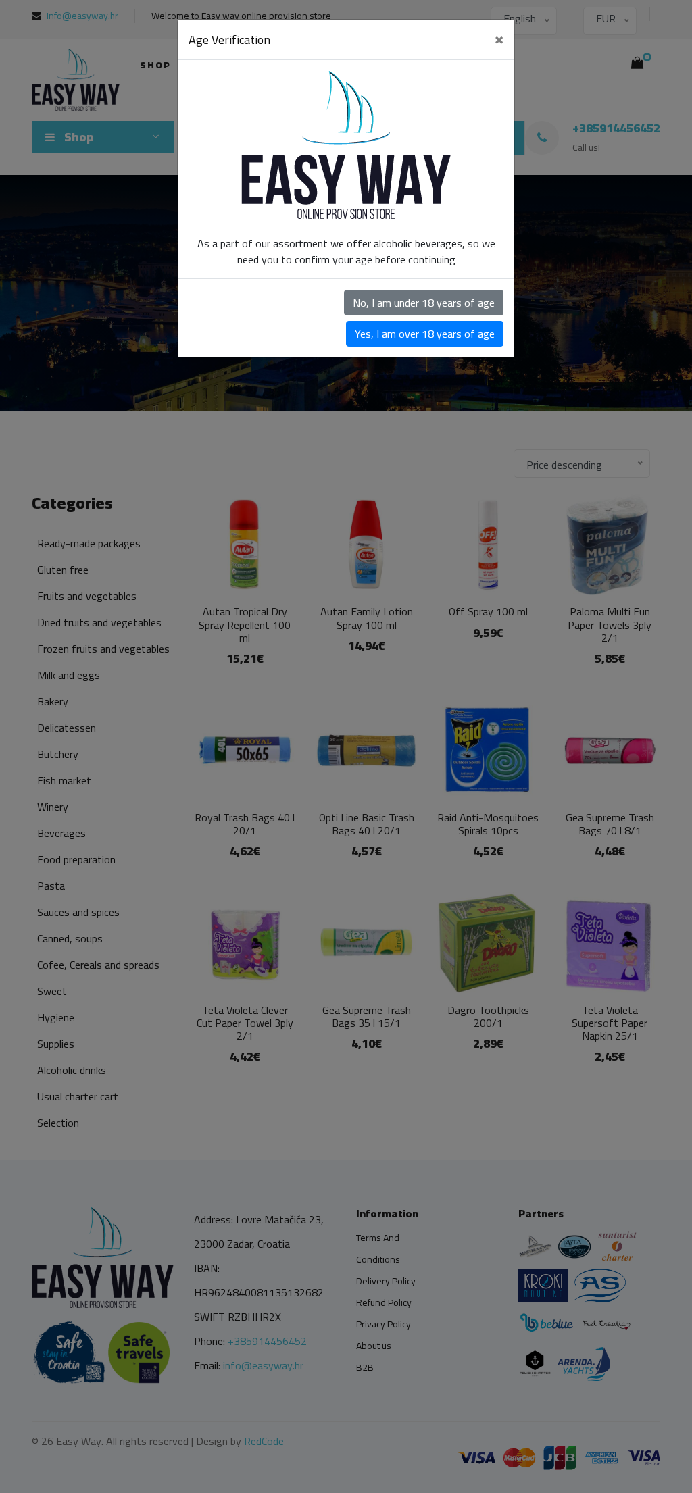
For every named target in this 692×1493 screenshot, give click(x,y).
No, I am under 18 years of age (424, 303)
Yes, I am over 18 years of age (425, 334)
